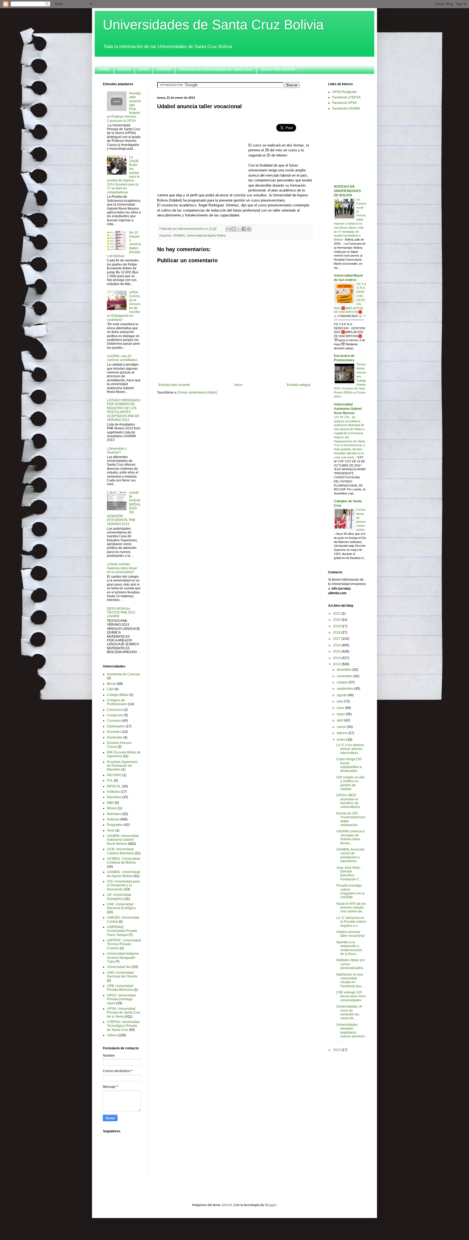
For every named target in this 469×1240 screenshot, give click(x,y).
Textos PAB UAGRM (278, 69)
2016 (337, 645)
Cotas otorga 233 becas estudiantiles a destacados (349, 765)
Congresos (115, 715)
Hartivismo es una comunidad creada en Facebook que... (350, 980)
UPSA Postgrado (344, 92)
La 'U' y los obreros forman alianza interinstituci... (350, 749)
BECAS (124, 69)
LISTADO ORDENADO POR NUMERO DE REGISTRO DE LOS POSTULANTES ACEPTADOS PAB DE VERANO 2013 (123, 410)
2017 (337, 639)
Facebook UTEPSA (346, 97)
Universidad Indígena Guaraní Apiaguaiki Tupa (123, 957)
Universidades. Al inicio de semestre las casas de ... (349, 1012)
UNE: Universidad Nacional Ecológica (121, 906)
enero (341, 740)
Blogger (270, 1205)
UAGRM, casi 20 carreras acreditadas (122, 358)
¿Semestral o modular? (116, 450)
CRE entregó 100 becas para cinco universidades (351, 996)
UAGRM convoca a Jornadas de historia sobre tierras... (350, 837)
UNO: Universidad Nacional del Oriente (122, 974)
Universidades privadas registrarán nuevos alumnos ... (350, 1032)
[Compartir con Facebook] (243, 229)
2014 (337, 658)
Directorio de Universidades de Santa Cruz (215, 69)
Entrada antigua (298, 385)
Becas (111, 684)
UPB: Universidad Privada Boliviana (120, 988)
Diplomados (116, 726)
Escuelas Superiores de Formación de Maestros (122, 766)
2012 (337, 1050)
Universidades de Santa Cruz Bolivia (213, 24)
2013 (337, 664)
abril (340, 720)
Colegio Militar (117, 695)
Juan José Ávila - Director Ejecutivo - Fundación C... (349, 873)
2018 (337, 632)
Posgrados (115, 825)
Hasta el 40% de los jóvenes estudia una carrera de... (351, 907)
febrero (342, 733)
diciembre (344, 670)
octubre (343, 682)
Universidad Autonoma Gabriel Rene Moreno (348, 408)
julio (340, 701)
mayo (341, 714)
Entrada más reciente (174, 385)
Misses (112, 808)
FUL (110, 780)
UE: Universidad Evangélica (119, 896)
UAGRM (164, 69)
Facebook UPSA (344, 103)
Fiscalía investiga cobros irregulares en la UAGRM (350, 891)
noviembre (345, 676)
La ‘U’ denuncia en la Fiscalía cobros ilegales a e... (351, 922)
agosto (342, 695)
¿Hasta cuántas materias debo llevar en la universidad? (122, 568)
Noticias (113, 819)
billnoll (227, 1205)
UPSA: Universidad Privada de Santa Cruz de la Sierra (123, 1012)
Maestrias (114, 797)
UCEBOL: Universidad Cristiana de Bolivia (123, 860)
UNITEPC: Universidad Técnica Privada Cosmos (124, 944)
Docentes (114, 732)
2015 (337, 651)
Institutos (113, 792)
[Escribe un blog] (233, 229)
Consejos (114, 721)
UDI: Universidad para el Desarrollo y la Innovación (123, 885)
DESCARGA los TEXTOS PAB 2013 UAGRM (121, 612)
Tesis (111, 830)
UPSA (144, 69)
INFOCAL (114, 786)
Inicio (238, 385)
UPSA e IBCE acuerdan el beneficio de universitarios (348, 801)
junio (341, 708)
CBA (110, 689)
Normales (114, 814)
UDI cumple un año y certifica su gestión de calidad (350, 783)
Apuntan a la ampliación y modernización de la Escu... (349, 948)
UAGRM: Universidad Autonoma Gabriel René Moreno (123, 840)
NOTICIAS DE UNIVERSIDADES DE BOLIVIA (347, 191)
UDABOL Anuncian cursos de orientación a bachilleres (350, 855)
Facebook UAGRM (346, 108)
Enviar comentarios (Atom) (197, 392)
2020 (337, 620)
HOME (104, 69)
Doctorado (114, 737)
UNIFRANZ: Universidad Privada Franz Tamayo (122, 931)
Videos (112, 1035)
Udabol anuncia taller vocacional (350, 934)
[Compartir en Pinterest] (249, 229)
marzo (342, 727)
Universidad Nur (119, 967)
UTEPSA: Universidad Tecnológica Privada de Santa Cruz (123, 1026)
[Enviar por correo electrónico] (228, 229)
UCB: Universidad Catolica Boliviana (120, 851)
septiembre (345, 689)
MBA (110, 803)
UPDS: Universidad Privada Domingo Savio (121, 999)
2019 (337, 626)
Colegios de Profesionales (117, 702)
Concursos (115, 710)
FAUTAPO (114, 775)
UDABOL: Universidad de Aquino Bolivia (199, 235)
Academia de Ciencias (123, 674)
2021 (337, 613)
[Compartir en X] (238, 229)
